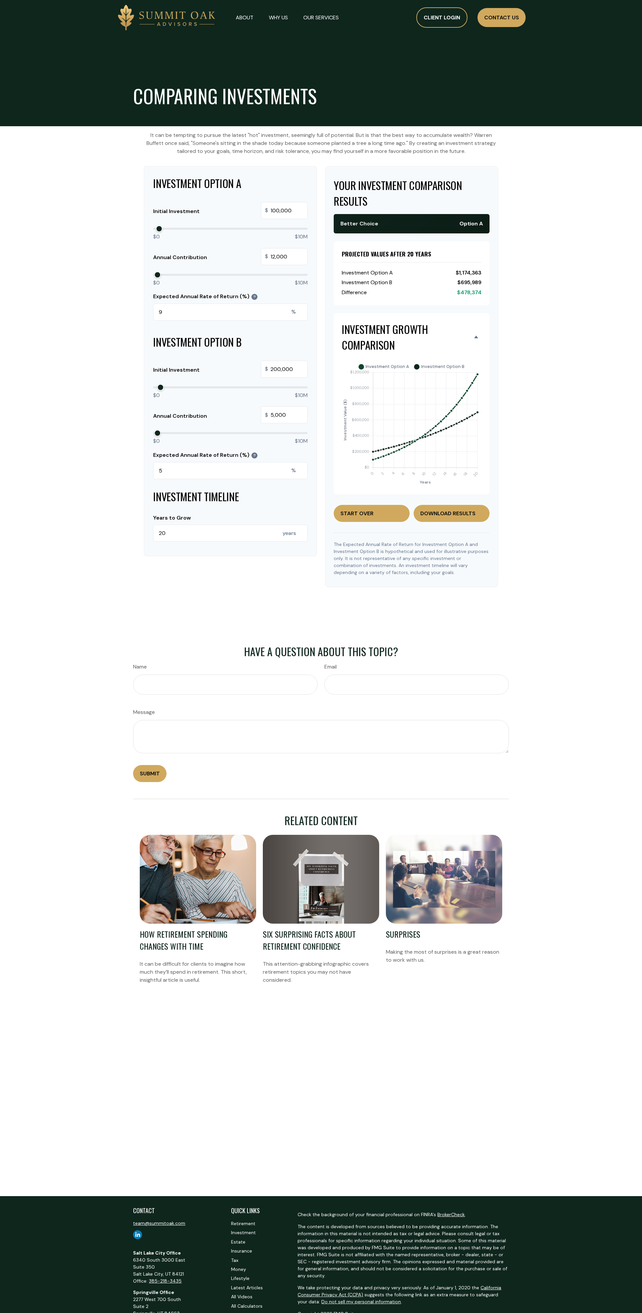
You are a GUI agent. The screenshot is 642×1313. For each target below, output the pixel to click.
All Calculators (246, 1306)
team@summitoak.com (159, 1223)
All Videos (241, 1297)
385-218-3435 (165, 1281)
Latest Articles (247, 1288)
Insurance (241, 1251)
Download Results (447, 513)
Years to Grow (172, 517)
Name (140, 666)
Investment (243, 1233)
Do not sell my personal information (361, 1302)
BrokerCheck (451, 1214)
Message (144, 712)
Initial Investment (210, 211)
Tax (234, 1260)
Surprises (403, 934)
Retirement (243, 1224)
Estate (238, 1242)
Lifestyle (240, 1278)
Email (330, 666)
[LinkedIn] (137, 1234)
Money (238, 1269)
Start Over (356, 513)
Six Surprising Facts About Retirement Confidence (309, 940)
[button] (244, 17)
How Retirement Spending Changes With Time (183, 940)
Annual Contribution (210, 257)
